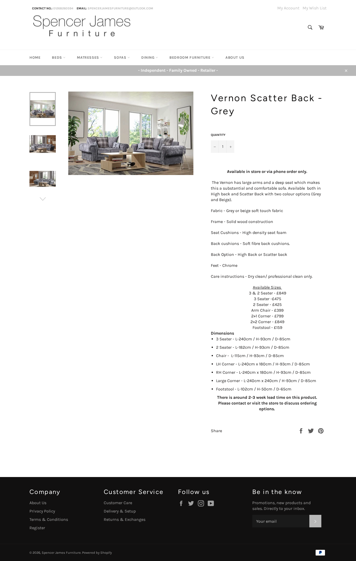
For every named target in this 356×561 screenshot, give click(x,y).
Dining (148, 57)
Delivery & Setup (120, 511)
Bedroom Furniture (190, 57)
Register (37, 527)
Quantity (218, 135)
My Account (288, 7)
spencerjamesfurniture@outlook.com (120, 8)
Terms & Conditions (48, 519)
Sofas (120, 57)
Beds (57, 57)
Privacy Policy (42, 511)
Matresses (88, 57)
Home (34, 57)
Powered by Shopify (97, 552)
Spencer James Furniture (61, 552)
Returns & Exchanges (124, 519)
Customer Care (118, 502)
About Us (234, 57)
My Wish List (315, 7)
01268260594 (63, 8)
